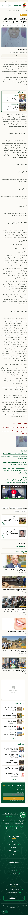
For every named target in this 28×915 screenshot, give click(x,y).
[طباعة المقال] (3, 25)
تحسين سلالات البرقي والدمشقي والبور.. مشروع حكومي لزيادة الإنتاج (14, 590)
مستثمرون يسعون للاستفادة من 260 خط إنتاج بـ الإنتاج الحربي (14, 671)
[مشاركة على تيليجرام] (7, 25)
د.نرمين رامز (24, 511)
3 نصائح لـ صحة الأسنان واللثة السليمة (17, 631)
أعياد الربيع (20, 508)
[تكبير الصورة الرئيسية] (14, 37)
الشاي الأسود (5, 508)
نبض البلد (13, 841)
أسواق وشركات (13, 851)
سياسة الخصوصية (13, 873)
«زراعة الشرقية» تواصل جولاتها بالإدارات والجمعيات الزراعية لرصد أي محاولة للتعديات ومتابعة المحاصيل (14, 456)
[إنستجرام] (7, 1)
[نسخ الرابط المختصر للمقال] (24, 25)
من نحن (13, 870)
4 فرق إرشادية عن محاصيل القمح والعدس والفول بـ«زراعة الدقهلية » (14, 463)
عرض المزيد (13, 738)
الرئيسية (25, 11)
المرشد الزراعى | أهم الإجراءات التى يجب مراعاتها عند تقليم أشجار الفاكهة (15, 481)
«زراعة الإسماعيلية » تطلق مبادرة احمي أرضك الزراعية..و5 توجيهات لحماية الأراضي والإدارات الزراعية (14, 470)
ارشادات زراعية (13, 844)
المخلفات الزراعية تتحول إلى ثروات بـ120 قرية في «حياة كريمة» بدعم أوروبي (14, 651)
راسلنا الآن (14, 898)
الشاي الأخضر (12, 508)
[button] (3, 912)
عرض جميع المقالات (21, 546)
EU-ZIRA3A (13, 848)
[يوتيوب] (6, 1)
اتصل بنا (13, 876)
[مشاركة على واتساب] (10, 25)
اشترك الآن (13, 798)
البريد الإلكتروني (20, 792)
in (14, 25)
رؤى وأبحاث (19, 11)
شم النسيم (17, 511)
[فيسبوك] (2, 1)
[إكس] (4, 1)
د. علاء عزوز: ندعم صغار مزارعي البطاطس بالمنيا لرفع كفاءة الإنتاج (14, 570)
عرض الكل (13, 854)
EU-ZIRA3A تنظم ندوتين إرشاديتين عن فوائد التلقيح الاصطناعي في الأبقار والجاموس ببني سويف (15, 611)
